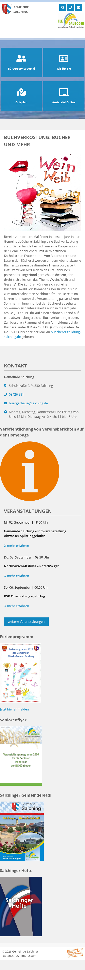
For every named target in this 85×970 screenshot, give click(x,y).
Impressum (28, 956)
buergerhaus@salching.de (28, 403)
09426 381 (16, 394)
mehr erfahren (17, 545)
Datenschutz (11, 956)
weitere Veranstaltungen (26, 621)
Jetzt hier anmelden (14, 709)
